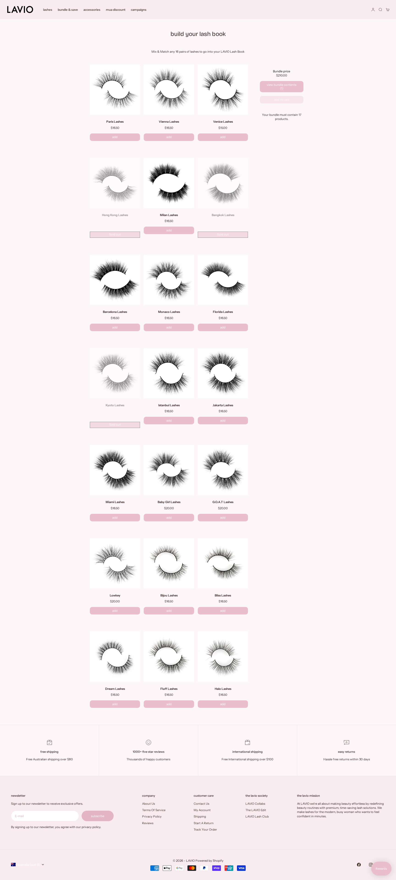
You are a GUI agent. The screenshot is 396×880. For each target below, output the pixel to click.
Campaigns (138, 9)
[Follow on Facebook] (359, 864)
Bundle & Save (68, 9)
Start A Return (204, 823)
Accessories (91, 9)
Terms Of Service (153, 810)
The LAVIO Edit (255, 810)
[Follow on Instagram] (370, 864)
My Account (202, 810)
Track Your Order (205, 829)
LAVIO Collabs (255, 803)
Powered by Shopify (209, 860)
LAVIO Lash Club (257, 816)
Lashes (47, 9)
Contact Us (201, 803)
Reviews (147, 823)
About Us (148, 803)
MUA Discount (115, 9)
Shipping (200, 816)
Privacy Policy (152, 816)
